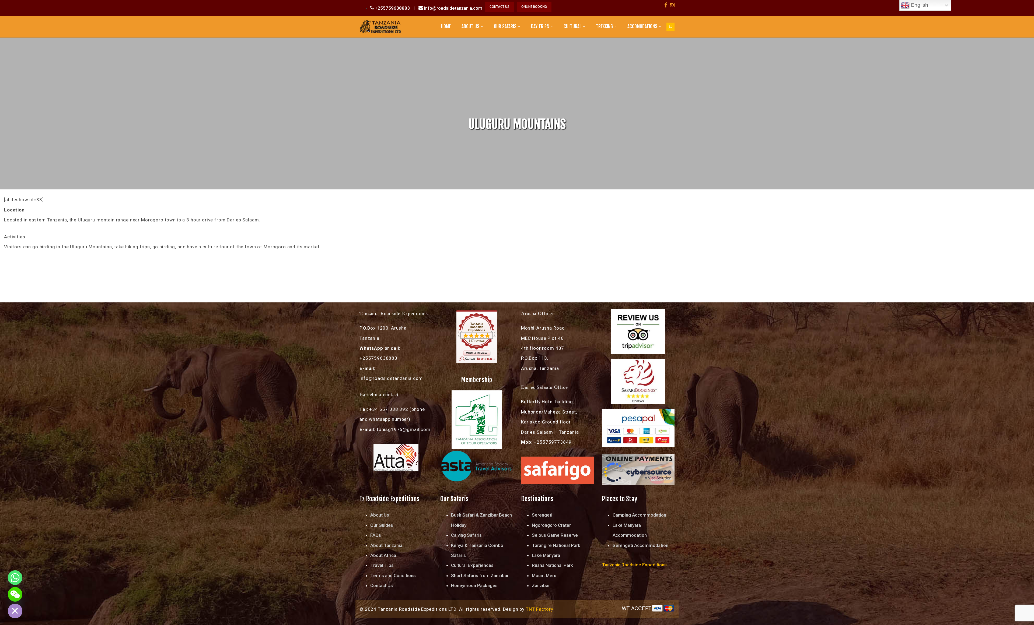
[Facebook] (665, 5)
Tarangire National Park (556, 545)
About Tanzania (386, 545)
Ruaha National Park (552, 565)
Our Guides (381, 525)
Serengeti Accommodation (640, 545)
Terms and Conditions (393, 575)
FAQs (375, 535)
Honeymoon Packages (474, 585)
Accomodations (642, 26)
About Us (470, 26)
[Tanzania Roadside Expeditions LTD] (380, 26)
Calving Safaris (466, 535)
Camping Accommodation (639, 515)
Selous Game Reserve (555, 535)
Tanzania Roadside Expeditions (476, 327)
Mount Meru (544, 575)
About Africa (383, 555)
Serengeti (542, 515)
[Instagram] (672, 5)
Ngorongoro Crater (551, 525)
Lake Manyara (546, 555)
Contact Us (381, 585)
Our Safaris (505, 26)
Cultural (572, 26)
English (919, 5)
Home (446, 26)
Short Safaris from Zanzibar (480, 575)
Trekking (604, 26)
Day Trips (540, 26)
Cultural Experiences (472, 565)
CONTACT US (499, 7)
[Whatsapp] (15, 577)
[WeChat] (15, 594)
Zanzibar (541, 585)
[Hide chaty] (15, 611)
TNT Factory (539, 609)
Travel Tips (382, 565)
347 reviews (477, 340)
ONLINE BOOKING (534, 7)
